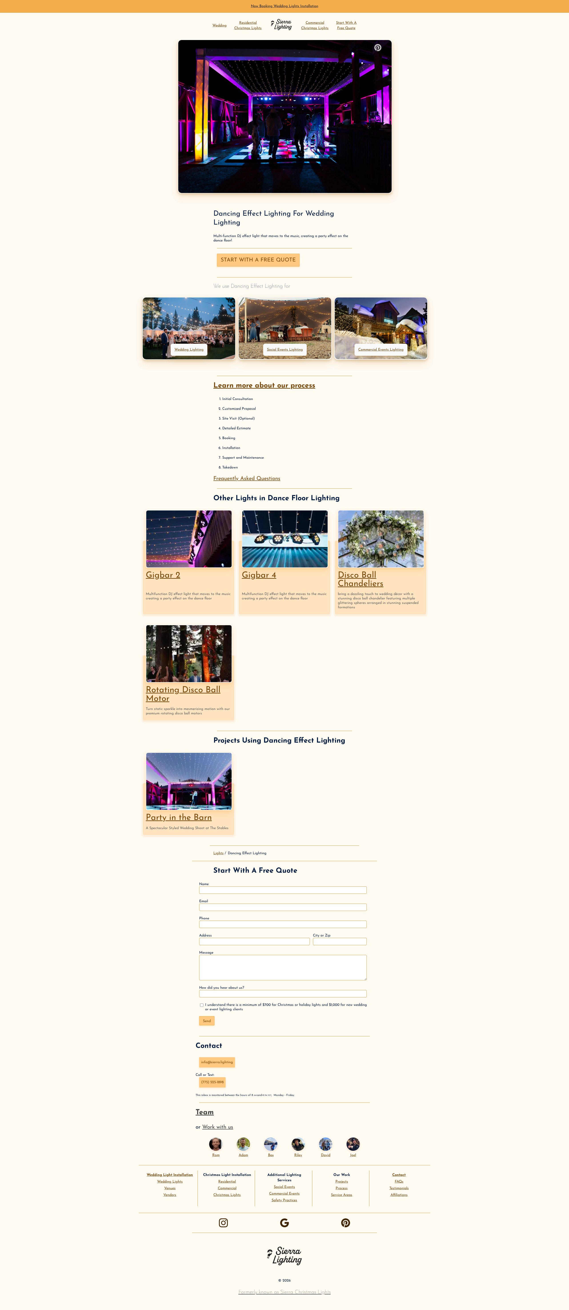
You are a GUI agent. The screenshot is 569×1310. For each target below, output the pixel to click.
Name (204, 884)
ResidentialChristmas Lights (248, 25)
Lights (218, 853)
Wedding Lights (170, 1181)
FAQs (399, 1181)
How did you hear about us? (221, 988)
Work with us (217, 1127)
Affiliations (399, 1195)
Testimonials (399, 1188)
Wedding (219, 25)
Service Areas (341, 1195)
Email (203, 901)
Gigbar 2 (163, 575)
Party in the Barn (179, 818)
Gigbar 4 (259, 575)
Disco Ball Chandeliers (360, 579)
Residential (227, 1181)
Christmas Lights (227, 1195)
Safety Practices (284, 1200)
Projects (341, 1181)
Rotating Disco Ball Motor (183, 694)
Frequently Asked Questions (246, 478)
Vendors (169, 1195)
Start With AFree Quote (346, 25)
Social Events (284, 1187)
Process (342, 1188)
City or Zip (321, 935)
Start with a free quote (258, 260)
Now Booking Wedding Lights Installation (284, 6)
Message (206, 952)
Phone (204, 918)
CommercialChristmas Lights (315, 25)
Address (205, 935)
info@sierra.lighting (217, 1062)
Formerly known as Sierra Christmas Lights (284, 1292)
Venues (170, 1188)
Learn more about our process (264, 385)
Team (205, 1112)
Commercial (227, 1188)
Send (207, 1021)
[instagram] (223, 1222)
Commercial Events (284, 1193)
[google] (284, 1222)
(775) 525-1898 (212, 1082)
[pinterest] (345, 1222)
